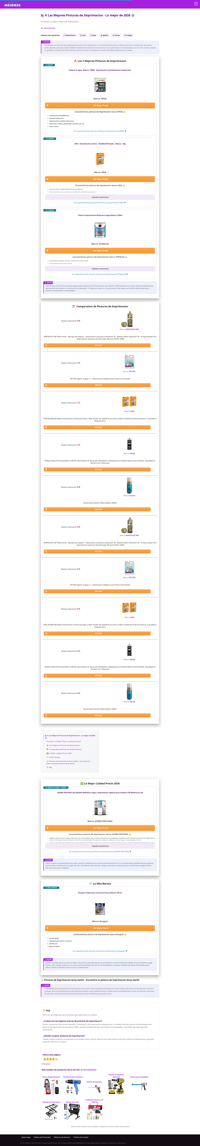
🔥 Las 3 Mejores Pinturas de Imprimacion (63, 745)
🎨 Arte (83, 35)
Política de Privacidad (42, 1137)
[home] (12, 4)
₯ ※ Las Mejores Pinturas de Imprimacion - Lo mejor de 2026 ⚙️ (70, 736)
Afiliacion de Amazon (62, 1137)
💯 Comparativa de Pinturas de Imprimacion (64, 749)
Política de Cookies (81, 1137)
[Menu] (196, 3)
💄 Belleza (104, 35)
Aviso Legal (26, 1137)
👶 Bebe (93, 35)
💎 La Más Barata (53, 757)
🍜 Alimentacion (69, 35)
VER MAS (98, 345)
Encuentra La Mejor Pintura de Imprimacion (63, 741)
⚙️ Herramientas (48, 28)
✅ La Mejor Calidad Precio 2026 (59, 753)
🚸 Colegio (128, 35)
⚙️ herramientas (88, 1069)
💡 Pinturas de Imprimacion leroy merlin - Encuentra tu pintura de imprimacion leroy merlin (68, 762)
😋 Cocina (116, 35)
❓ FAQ (49, 767)
